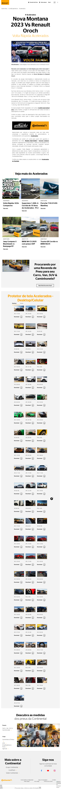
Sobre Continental (12, 773)
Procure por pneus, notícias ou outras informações (26, 788)
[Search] (1, 788)
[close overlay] (1, 786)
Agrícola (4, 748)
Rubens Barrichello (31, 140)
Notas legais (27, 781)
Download (16, 316)
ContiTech (12, 770)
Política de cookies (48, 781)
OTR (3, 743)
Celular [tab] (21, 303)
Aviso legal (36, 781)
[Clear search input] (40, 788)
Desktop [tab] (14, 303)
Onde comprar (44, 2)
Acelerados (34, 136)
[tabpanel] (30, 506)
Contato (54, 780)
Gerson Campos (44, 140)
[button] (52, 497)
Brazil (49, 2)
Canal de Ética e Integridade (27, 780)
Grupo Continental (12, 767)
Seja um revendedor (42, 780)
